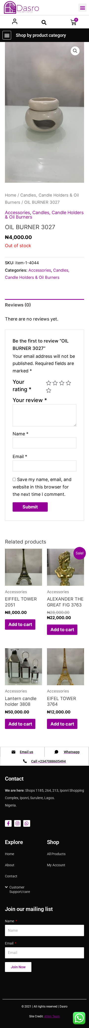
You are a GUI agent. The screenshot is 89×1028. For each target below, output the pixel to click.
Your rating (22, 385)
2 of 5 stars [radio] (55, 383)
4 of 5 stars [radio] (68, 383)
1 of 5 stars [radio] (48, 383)
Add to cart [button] (20, 624)
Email (20, 456)
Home (10, 195)
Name (20, 433)
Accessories (17, 212)
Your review (30, 400)
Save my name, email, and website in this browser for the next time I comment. (42, 487)
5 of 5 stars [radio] (48, 390)
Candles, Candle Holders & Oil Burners (44, 215)
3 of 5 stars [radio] (62, 383)
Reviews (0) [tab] (18, 304)
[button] (82, 7)
